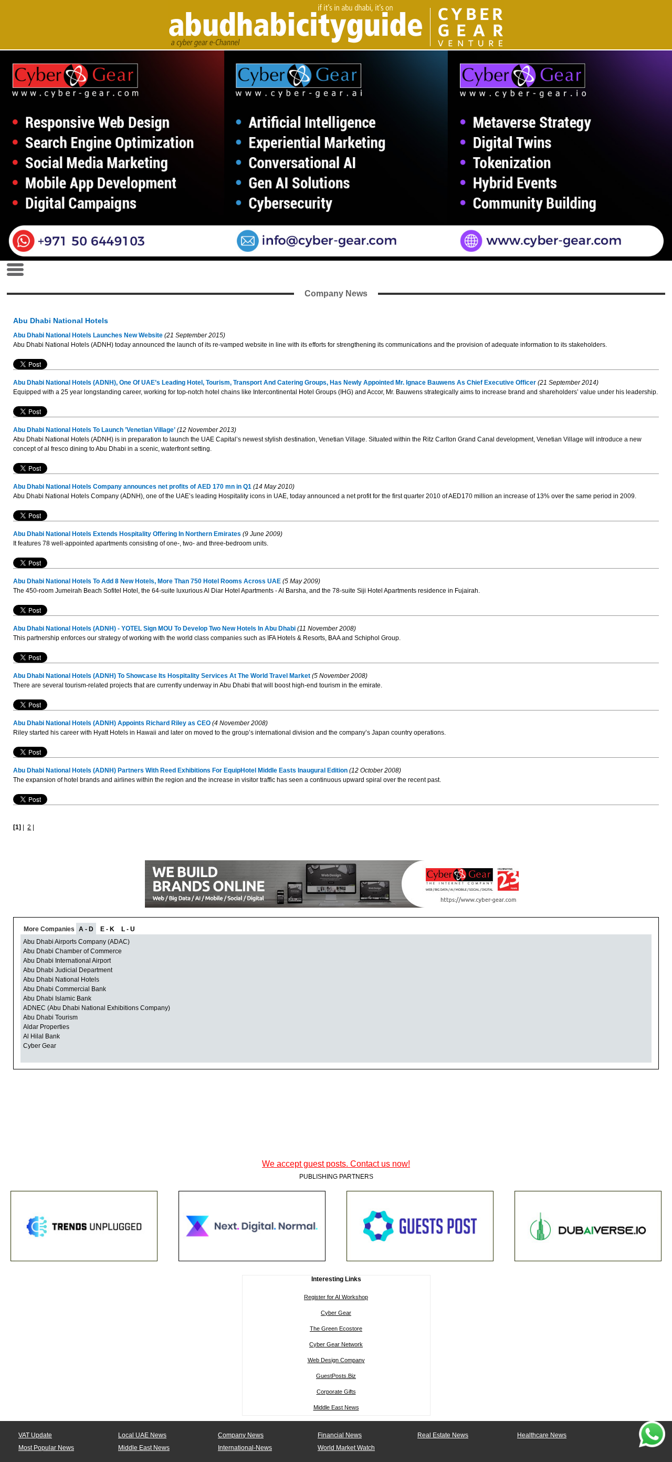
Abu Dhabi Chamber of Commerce (72, 951)
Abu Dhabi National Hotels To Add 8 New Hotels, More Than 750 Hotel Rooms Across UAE (147, 581)
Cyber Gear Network (336, 1344)
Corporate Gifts (336, 1391)
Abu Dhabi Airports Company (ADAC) (76, 941)
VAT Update (35, 1435)
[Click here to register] (336, 155)
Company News (241, 1435)
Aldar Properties (46, 1027)
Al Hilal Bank (41, 1036)
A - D (86, 929)
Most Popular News (46, 1447)
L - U (128, 929)
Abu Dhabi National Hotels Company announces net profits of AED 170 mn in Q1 (132, 486)
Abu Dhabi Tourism (50, 1017)
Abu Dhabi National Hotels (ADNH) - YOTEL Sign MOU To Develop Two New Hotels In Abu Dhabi (154, 628)
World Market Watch (346, 1447)
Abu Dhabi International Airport (67, 960)
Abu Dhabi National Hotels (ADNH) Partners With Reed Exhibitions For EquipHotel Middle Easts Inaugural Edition (181, 770)
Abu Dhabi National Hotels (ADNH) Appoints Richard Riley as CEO (112, 723)
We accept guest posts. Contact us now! (336, 1163)
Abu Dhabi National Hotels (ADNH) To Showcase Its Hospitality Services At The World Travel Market (162, 675)
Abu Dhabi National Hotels (61, 979)
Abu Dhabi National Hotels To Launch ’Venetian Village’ (94, 430)
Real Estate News (442, 1435)
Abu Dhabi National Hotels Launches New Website (88, 335)
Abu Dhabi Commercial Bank (64, 989)
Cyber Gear (39, 1045)
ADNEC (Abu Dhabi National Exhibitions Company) (96, 1008)
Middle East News (336, 1407)
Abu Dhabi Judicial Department (67, 970)
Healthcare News (541, 1435)
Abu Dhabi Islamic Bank (57, 998)
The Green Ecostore (336, 1328)
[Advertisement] (336, 1131)
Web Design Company (336, 1360)
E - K (107, 929)
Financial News (340, 1435)
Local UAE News (142, 1435)
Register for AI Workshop (336, 1297)
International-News (245, 1447)
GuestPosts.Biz (336, 1376)
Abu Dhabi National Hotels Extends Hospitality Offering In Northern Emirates (128, 534)
